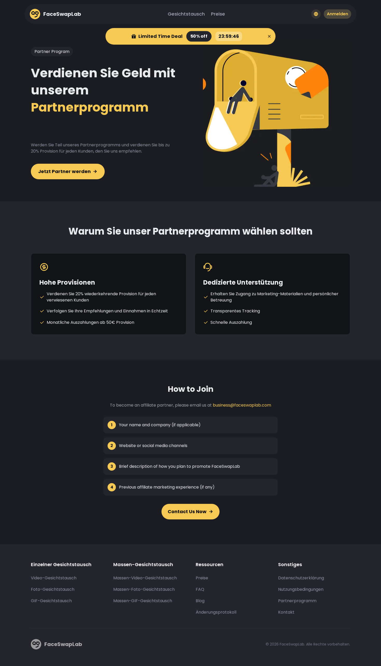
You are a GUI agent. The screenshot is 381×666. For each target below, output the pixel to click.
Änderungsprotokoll (216, 612)
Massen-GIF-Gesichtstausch (142, 601)
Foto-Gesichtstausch (52, 589)
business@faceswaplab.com (242, 405)
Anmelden (337, 14)
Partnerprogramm (297, 601)
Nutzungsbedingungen (300, 589)
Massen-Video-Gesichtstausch (145, 578)
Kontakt (286, 612)
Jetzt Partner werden (64, 171)
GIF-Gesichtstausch (51, 601)
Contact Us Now (187, 511)
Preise (218, 14)
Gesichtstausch (186, 14)
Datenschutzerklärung (301, 578)
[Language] (316, 14)
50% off (198, 36)
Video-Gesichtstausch (53, 578)
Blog (200, 601)
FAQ (200, 589)
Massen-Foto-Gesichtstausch (144, 589)
